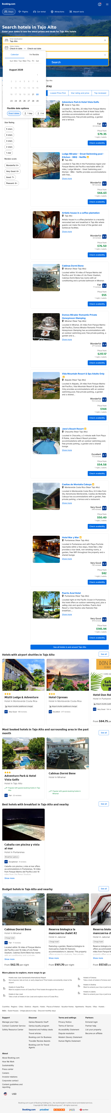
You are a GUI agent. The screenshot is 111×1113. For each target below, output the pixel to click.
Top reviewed (100, 93)
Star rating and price (80, 93)
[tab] (14, 54)
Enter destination (16, 39)
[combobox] (56, 41)
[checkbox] (37, 75)
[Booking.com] (8, 4)
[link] (15, 129)
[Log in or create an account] (99, 4)
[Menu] (107, 4)
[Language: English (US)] (5, 1094)
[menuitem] (9, 12)
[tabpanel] (24, 88)
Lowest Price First (58, 93)
